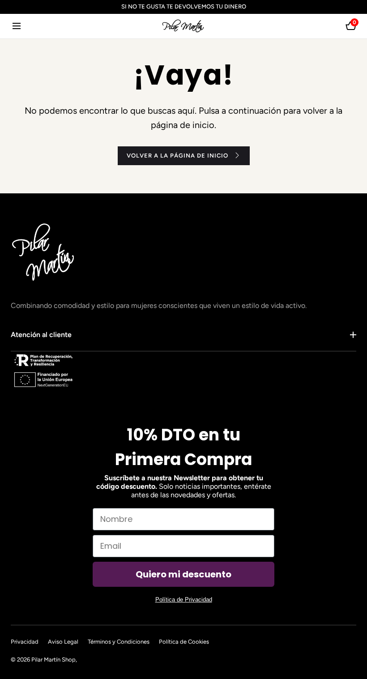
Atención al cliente (41, 334)
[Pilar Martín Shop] (183, 26)
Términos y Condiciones (118, 641)
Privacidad (24, 641)
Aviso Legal (63, 641)
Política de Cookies (184, 641)
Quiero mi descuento (183, 574)
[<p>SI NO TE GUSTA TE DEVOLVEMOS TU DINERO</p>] (183, 7)
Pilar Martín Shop (53, 659)
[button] (16, 26)
